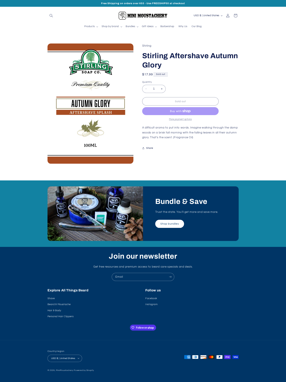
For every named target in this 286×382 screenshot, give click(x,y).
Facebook (151, 298)
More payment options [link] (180, 119)
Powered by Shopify (84, 370)
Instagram (151, 304)
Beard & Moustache (59, 304)
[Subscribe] (170, 277)
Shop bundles (169, 223)
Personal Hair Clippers (61, 316)
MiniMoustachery (64, 370)
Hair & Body (54, 310)
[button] (51, 15)
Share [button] (149, 148)
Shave (51, 298)
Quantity (147, 82)
